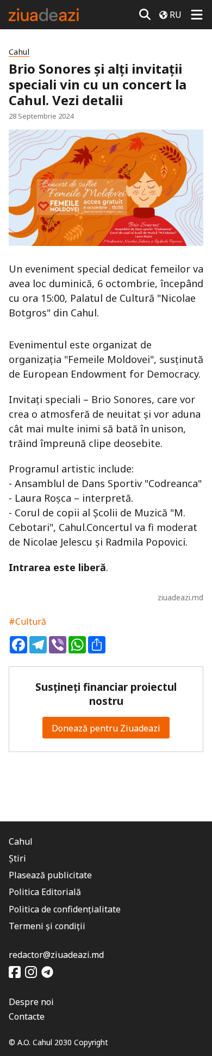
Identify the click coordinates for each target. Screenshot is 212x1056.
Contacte (27, 1016)
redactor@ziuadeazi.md (56, 955)
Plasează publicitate (50, 875)
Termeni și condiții (47, 926)
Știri (17, 858)
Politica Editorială (45, 892)
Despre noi (31, 1002)
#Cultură (27, 621)
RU (176, 15)
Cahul (19, 52)
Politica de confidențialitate (65, 909)
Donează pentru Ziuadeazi (106, 728)
